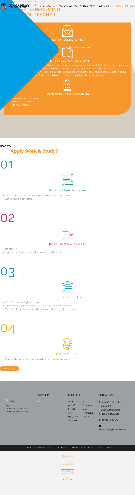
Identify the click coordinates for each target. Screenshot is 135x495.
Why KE (71, 405)
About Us (51, 6)
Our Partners (81, 6)
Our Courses (65, 6)
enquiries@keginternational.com (113, 430)
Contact (129, 6)
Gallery (71, 413)
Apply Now (118, 6)
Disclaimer (72, 420)
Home (41, 6)
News (92, 6)
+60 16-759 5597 (110, 420)
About (85, 401)
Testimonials (104, 6)
